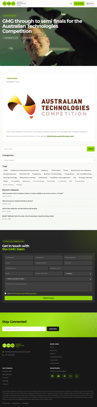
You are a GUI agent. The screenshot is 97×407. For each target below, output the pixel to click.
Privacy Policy (31, 293)
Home (52, 347)
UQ (74, 177)
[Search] (71, 4)
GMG (5, 170)
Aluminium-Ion (9, 174)
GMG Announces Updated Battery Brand (17, 201)
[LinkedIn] (52, 376)
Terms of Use (20, 293)
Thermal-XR (24, 174)
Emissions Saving (27, 177)
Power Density (8, 184)
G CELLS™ (5, 384)
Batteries (26, 181)
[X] (76, 376)
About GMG (53, 350)
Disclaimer (25, 403)
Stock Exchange (38, 181)
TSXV (65, 170)
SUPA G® (5, 381)
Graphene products (56, 357)
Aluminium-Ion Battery (81, 170)
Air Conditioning (84, 174)
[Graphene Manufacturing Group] (14, 3)
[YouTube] (58, 376)
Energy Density (85, 177)
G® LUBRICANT (7, 374)
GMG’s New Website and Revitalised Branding (19, 208)
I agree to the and (21, 293)
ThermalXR (15, 181)
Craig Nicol (69, 174)
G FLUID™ (5, 377)
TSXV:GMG (55, 170)
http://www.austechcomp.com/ (60, 136)
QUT (70, 181)
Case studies (54, 360)
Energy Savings (10, 177)
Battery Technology (53, 174)
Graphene (36, 174)
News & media (54, 363)
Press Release (12, 78)
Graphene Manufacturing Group (24, 170)
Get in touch (79, 3)
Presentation (79, 181)
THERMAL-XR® (6, 371)
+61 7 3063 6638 (9, 355)
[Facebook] (64, 376)
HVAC (5, 181)
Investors (53, 353)
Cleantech (42, 177)
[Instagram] (70, 376)
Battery (44, 170)
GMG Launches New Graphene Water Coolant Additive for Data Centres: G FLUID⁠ (33, 193)
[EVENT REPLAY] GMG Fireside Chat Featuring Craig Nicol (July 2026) (28, 216)
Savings (19, 184)
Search (90, 149)
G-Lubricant (62, 181)
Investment (51, 181)
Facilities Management (60, 177)
